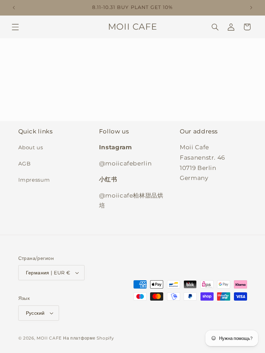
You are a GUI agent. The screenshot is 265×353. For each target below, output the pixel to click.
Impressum (34, 180)
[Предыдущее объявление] (13, 7)
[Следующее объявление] (251, 7)
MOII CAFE (49, 338)
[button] (15, 27)
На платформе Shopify (88, 338)
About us (30, 147)
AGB (24, 164)
